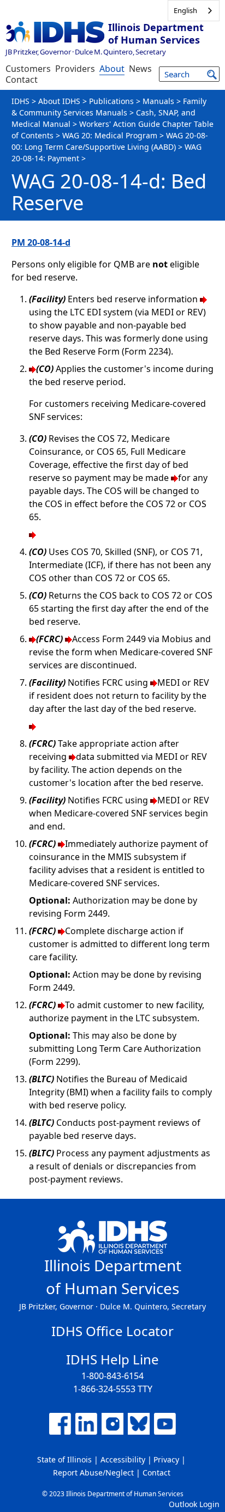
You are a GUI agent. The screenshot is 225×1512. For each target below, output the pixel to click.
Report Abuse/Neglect (93, 1472)
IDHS (20, 101)
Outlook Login (194, 1504)
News (140, 69)
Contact (21, 80)
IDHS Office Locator (112, 1331)
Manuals (158, 101)
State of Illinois (64, 1459)
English (185, 10)
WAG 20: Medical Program (109, 135)
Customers (28, 69)
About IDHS (59, 101)
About (112, 69)
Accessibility (122, 1459)
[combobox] (194, 10)
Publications (111, 101)
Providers (75, 69)
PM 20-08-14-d (40, 242)
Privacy (166, 1459)
